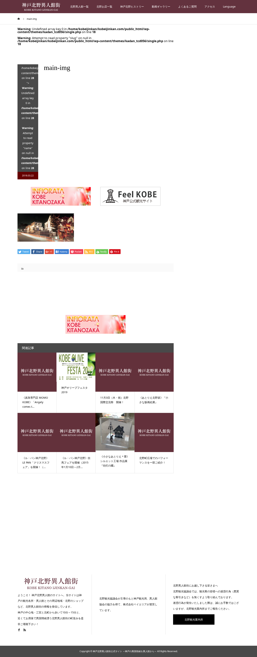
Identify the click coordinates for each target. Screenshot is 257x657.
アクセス (210, 6)
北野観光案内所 (194, 619)
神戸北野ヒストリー (132, 6)
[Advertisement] (128, 527)
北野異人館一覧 (79, 6)
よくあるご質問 (187, 6)
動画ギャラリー (161, 6)
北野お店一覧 (104, 6)
